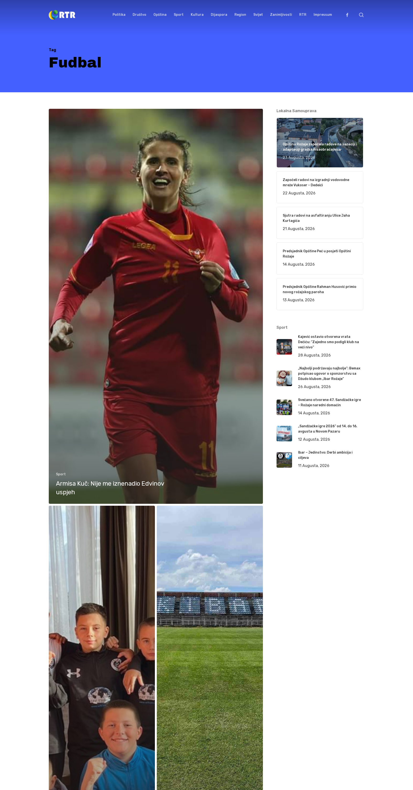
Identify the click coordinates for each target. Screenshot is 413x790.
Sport (61, 474)
